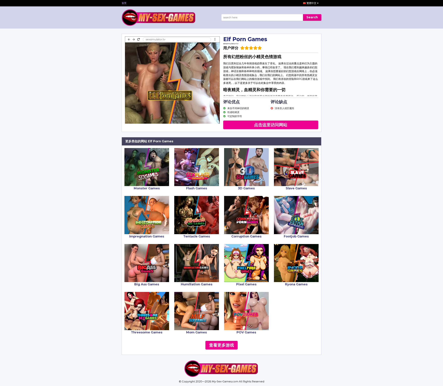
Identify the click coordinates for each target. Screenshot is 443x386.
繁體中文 (312, 3)
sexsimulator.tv (230, 43)
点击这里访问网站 (270, 124)
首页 (124, 3)
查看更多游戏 (221, 345)
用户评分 (230, 48)
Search (312, 17)
